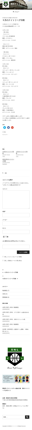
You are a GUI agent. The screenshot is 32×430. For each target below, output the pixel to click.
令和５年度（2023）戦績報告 (10, 307)
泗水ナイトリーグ (19, 4)
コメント (4, 189)
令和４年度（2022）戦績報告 (10, 324)
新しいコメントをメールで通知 (13, 256)
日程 (6, 173)
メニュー (17, 11)
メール (4, 219)
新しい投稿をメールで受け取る (13, 260)
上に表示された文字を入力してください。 (14, 241)
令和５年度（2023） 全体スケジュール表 (13, 319)
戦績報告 (4, 290)
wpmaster (14, 17)
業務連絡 (4, 297)
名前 (4, 211)
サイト (4, 228)
